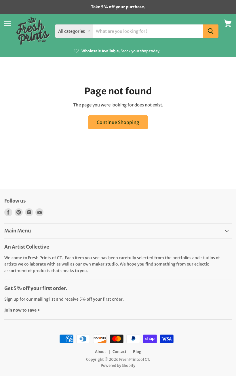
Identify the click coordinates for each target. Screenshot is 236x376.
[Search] (210, 31)
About (100, 351)
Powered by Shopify (118, 365)
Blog (137, 351)
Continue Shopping (118, 122)
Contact (120, 351)
